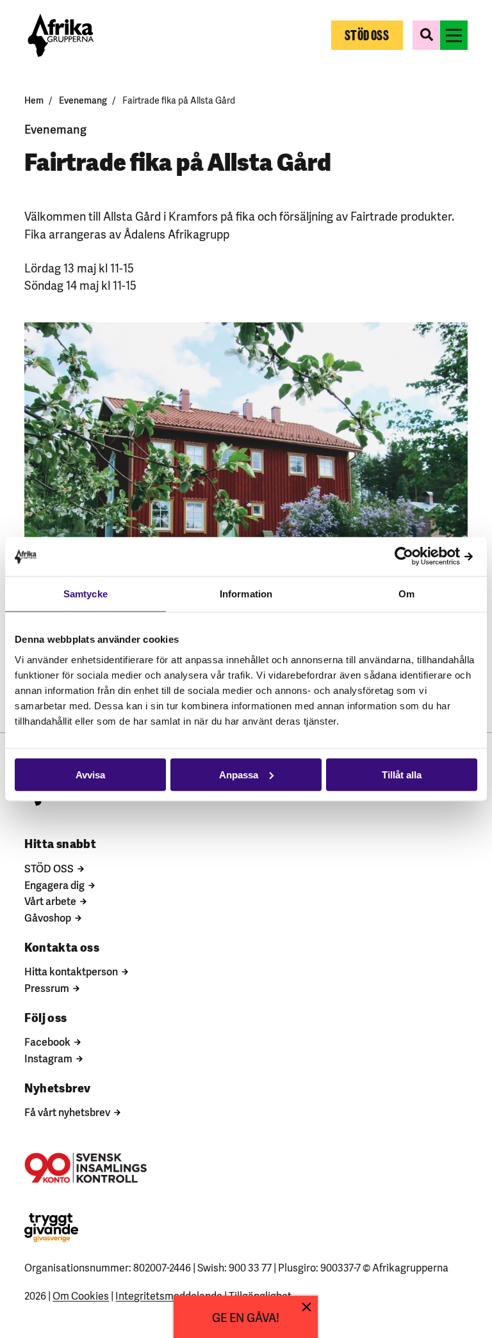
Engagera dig (54, 884)
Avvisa (90, 774)
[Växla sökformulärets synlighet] (426, 35)
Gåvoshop (47, 917)
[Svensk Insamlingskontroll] (85, 1168)
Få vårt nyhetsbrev (67, 1111)
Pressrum (46, 987)
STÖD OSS (49, 868)
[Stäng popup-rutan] (306, 1307)
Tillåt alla (402, 774)
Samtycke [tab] (85, 593)
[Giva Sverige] (51, 1228)
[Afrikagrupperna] (60, 35)
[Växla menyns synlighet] (454, 35)
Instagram (48, 1058)
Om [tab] (406, 593)
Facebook (47, 1041)
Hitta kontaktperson (71, 971)
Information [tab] (246, 593)
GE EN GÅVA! (245, 1316)
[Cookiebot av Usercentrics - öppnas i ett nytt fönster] (421, 557)
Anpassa (238, 774)
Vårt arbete (50, 900)
